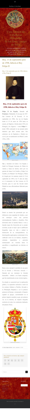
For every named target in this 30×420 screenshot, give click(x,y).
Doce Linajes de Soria (8, 347)
